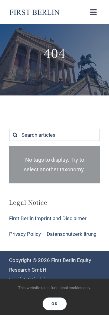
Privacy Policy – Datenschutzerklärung (53, 234)
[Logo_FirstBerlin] (34, 10)
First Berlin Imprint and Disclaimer (48, 218)
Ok (54, 303)
